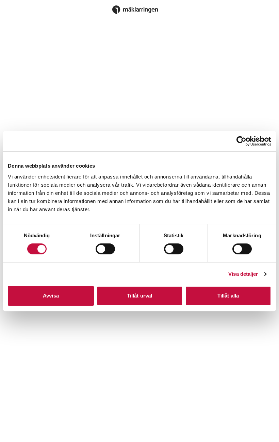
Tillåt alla (228, 296)
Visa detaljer (243, 274)
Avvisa (51, 296)
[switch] (105, 248)
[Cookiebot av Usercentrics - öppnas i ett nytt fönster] (241, 141)
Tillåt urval (139, 296)
